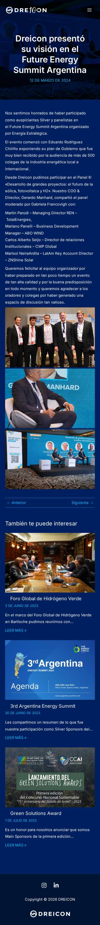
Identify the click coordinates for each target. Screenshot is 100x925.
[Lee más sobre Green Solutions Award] (50, 777)
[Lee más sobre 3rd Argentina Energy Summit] (50, 670)
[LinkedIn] (56, 885)
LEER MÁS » (15, 630)
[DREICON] (26, 10)
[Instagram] (44, 885)
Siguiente (80, 502)
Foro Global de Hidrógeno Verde (46, 598)
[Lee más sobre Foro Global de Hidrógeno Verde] (50, 562)
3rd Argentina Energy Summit (42, 706)
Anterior (19, 502)
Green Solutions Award (35, 813)
